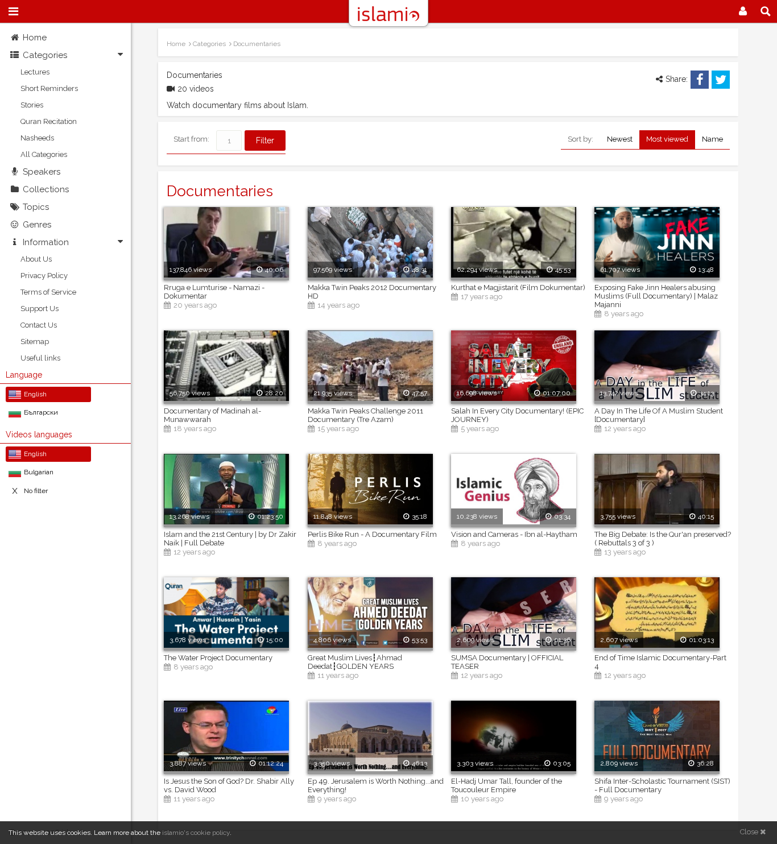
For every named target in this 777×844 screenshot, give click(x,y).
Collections (46, 189)
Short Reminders (49, 88)
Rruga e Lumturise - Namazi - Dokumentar (214, 291)
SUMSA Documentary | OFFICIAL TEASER (507, 662)
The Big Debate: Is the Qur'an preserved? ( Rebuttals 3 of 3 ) (662, 538)
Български (41, 412)
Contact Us (38, 325)
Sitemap (34, 341)
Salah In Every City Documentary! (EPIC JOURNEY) (517, 415)
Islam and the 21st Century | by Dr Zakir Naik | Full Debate (230, 538)
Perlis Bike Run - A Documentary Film (372, 534)
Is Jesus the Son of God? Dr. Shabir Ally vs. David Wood (229, 785)
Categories (45, 55)
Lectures (34, 72)
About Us (36, 259)
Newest (620, 139)
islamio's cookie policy (196, 833)
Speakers (41, 172)
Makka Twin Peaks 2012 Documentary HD (372, 291)
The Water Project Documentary (218, 657)
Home (35, 37)
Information (46, 242)
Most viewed (667, 139)
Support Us (39, 308)
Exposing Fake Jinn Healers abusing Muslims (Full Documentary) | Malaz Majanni (656, 296)
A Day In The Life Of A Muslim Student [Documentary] (658, 415)
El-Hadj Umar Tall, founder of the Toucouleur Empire (506, 785)
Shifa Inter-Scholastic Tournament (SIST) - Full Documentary (662, 785)
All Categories (43, 154)
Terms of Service (48, 292)
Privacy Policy (44, 275)
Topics (36, 207)
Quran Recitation (48, 121)
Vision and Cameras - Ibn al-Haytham (514, 534)
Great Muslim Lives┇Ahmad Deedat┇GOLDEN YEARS (355, 662)
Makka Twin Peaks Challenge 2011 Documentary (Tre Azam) (365, 415)
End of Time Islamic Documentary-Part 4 (660, 662)
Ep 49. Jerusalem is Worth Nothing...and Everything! (376, 785)
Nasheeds (37, 138)
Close (750, 832)
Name (712, 139)
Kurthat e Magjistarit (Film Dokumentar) (518, 287)
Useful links (40, 358)
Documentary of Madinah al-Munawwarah (212, 415)
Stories (31, 105)
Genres (37, 225)
